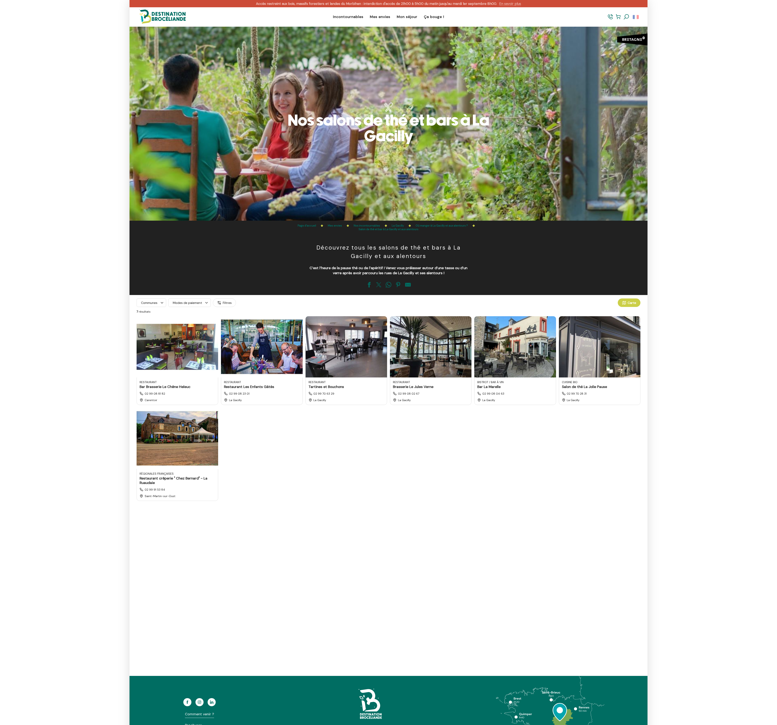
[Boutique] (618, 19)
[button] (626, 17)
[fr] (636, 17)
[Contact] (610, 19)
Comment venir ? (199, 714)
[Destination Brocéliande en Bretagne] (159, 16)
